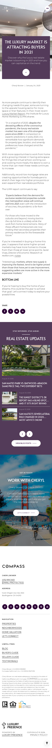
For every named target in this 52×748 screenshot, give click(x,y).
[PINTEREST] (29, 606)
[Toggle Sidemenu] (47, 8)
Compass (32, 679)
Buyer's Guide (10, 653)
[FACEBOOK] (4, 606)
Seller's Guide (10, 657)
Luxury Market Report (13, 114)
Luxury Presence (12, 735)
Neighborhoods (12, 628)
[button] (26, 513)
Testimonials (10, 661)
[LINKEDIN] (16, 606)
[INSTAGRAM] (10, 606)
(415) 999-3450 (36, 527)
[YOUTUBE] (22, 606)
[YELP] (35, 606)
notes (18, 255)
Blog (5, 648)
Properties (9, 624)
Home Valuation (11, 632)
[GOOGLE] (41, 606)
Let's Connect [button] (10, 636)
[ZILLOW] (47, 606)
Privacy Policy (39, 735)
